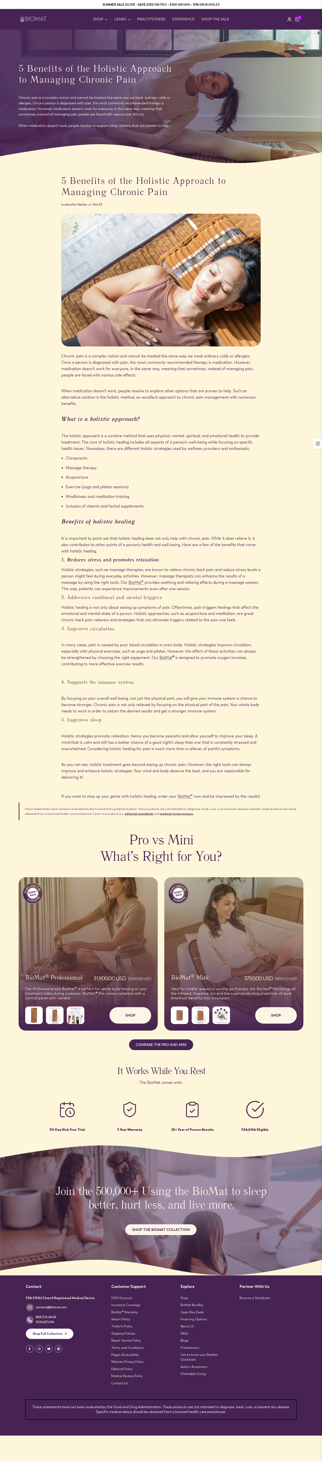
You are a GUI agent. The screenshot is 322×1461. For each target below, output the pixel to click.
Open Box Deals (192, 1312)
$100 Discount (121, 1298)
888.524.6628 (46, 1317)
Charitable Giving (193, 1374)
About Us (187, 1326)
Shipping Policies (123, 1333)
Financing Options (193, 1319)
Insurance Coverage (125, 1305)
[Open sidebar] (317, 443)
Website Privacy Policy (127, 1362)
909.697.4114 (45, 1322)
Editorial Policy (122, 1369)
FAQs (184, 1333)
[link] (161, 96)
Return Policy (120, 1319)
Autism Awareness (193, 1367)
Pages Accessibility (125, 1355)
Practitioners (189, 1348)
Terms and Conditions (127, 1348)
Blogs (184, 1340)
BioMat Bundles (191, 1305)
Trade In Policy (121, 1326)
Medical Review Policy (127, 1376)
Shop (184, 1298)
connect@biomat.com (51, 1307)
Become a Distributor (255, 1298)
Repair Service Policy (126, 1340)
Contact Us (119, 1383)
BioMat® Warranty (124, 1312)
